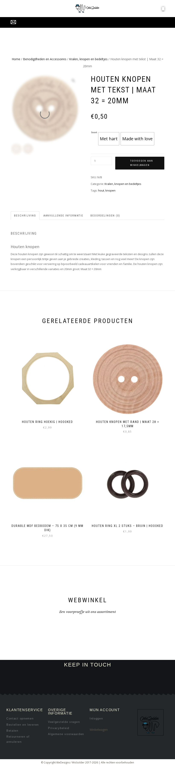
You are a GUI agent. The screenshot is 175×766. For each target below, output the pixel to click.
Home (16, 59)
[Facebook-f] (36, 688)
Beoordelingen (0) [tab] (105, 215)
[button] (163, 8)
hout (101, 190)
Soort (94, 133)
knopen (110, 190)
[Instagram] (51, 688)
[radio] (108, 138)
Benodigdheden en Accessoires (44, 59)
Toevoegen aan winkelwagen (141, 163)
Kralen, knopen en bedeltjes (88, 59)
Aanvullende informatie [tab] (63, 215)
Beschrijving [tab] (25, 215)
